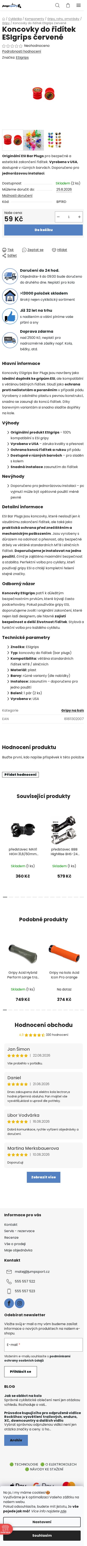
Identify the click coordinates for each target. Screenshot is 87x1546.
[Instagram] (19, 1303)
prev (4, 832)
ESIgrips (22, 57)
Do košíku (44, 229)
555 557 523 (25, 1291)
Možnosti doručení (17, 195)
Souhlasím (42, 1535)
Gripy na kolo (73, 710)
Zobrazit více (43, 1177)
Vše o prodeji (15, 1243)
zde (63, 1511)
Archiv (16, 1440)
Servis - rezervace (19, 1231)
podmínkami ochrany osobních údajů (37, 1358)
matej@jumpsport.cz (32, 1271)
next (82, 832)
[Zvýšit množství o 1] (79, 217)
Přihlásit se (20, 1371)
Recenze (11, 1237)
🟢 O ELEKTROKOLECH (58, 1464)
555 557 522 (25, 1281)
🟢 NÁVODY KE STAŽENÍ (44, 1469)
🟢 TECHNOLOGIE (24, 1464)
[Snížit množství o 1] (58, 217)
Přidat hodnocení (20, 774)
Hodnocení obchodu (44, 1025)
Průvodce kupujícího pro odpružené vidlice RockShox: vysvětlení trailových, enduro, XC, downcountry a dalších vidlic (42, 1416)
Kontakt (11, 1224)
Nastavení (42, 1522)
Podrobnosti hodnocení (21, 51)
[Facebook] (9, 1303)
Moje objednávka (18, 1250)
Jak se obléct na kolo (23, 1396)
